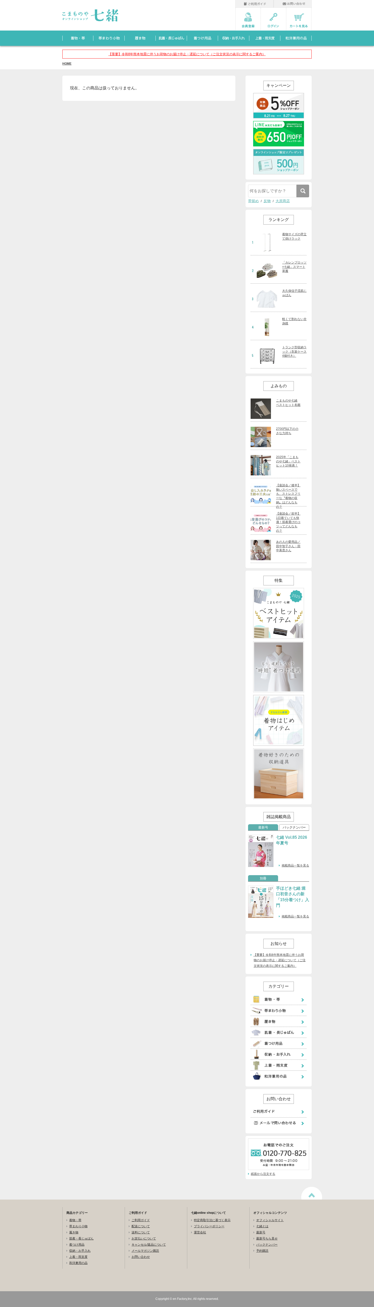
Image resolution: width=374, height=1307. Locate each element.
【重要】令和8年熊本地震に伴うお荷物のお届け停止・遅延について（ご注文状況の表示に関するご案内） (187, 54)
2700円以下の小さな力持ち (287, 431)
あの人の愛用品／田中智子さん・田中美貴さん (288, 546)
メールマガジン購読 (145, 1251)
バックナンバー (294, 827)
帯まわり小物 (78, 1226)
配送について (141, 1226)
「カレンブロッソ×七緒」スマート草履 (294, 267)
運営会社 (200, 1232)
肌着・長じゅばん (81, 1238)
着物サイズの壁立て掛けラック (294, 236)
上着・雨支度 (78, 1257)
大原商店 (283, 201)
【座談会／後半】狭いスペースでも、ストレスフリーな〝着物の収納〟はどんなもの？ (288, 496)
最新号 (263, 827)
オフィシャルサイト (270, 1220)
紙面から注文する (263, 1174)
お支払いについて (144, 1238)
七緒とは (262, 1226)
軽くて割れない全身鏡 (294, 321)
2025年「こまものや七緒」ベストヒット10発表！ (288, 461)
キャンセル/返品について (149, 1244)
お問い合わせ (141, 1257)
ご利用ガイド (141, 1220)
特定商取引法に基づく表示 (212, 1220)
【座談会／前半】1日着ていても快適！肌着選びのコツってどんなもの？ (288, 522)
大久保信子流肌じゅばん (294, 293)
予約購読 (262, 1251)
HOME (66, 63)
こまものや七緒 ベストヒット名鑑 (288, 403)
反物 (267, 201)
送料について (141, 1232)
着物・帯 (75, 1220)
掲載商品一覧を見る (295, 865)
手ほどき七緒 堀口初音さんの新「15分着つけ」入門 (292, 896)
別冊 (263, 878)
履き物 (73, 1232)
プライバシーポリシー (209, 1226)
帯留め (253, 201)
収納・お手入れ (80, 1251)
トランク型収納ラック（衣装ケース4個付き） (294, 352)
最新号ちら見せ (267, 1238)
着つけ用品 (76, 1244)
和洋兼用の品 (78, 1263)
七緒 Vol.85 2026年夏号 (291, 840)
